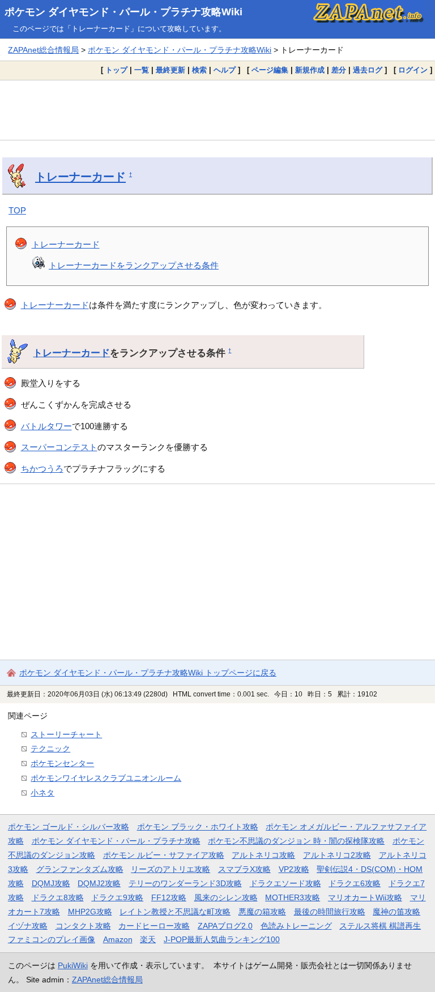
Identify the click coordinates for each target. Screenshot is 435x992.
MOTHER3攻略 (292, 897)
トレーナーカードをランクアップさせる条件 (134, 265)
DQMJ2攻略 (99, 883)
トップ (116, 70)
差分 (338, 70)
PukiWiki (73, 965)
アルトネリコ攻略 (263, 855)
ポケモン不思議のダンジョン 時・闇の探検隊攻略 (296, 840)
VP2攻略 (294, 869)
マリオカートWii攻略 (365, 897)
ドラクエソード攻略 (285, 883)
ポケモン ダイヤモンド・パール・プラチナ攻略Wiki (123, 12)
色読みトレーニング (296, 925)
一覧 (141, 70)
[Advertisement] (217, 109)
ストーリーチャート (66, 734)
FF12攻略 (168, 897)
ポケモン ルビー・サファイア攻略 (163, 855)
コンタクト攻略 (83, 925)
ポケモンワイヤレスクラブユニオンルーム (106, 778)
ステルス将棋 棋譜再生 (380, 925)
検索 (199, 70)
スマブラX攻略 (244, 869)
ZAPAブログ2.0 (225, 925)
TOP (17, 210)
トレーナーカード (80, 176)
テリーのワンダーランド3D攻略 (185, 883)
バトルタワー (46, 426)
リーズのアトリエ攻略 (170, 869)
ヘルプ (225, 70)
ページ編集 (269, 70)
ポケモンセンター (62, 763)
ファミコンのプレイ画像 (51, 939)
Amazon (118, 939)
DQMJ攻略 (51, 883)
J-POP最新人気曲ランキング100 (222, 939)
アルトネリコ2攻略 (337, 855)
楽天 (148, 939)
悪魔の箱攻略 (262, 911)
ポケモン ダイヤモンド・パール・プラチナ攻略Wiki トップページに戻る (147, 672)
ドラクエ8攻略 (58, 897)
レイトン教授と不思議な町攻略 (175, 911)
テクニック (50, 748)
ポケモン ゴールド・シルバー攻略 (68, 826)
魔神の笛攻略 (396, 911)
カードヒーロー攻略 (154, 925)
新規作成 (310, 70)
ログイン (413, 70)
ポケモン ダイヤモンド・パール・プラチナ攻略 (116, 840)
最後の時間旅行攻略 (329, 911)
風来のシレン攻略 (226, 897)
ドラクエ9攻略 (117, 897)
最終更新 (170, 70)
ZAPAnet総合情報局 (43, 49)
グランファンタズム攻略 (79, 869)
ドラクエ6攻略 (355, 883)
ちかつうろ (42, 468)
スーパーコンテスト (59, 447)
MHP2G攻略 (90, 911)
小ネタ (42, 792)
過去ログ (367, 70)
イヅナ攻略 (28, 925)
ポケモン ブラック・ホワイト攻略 (197, 826)
